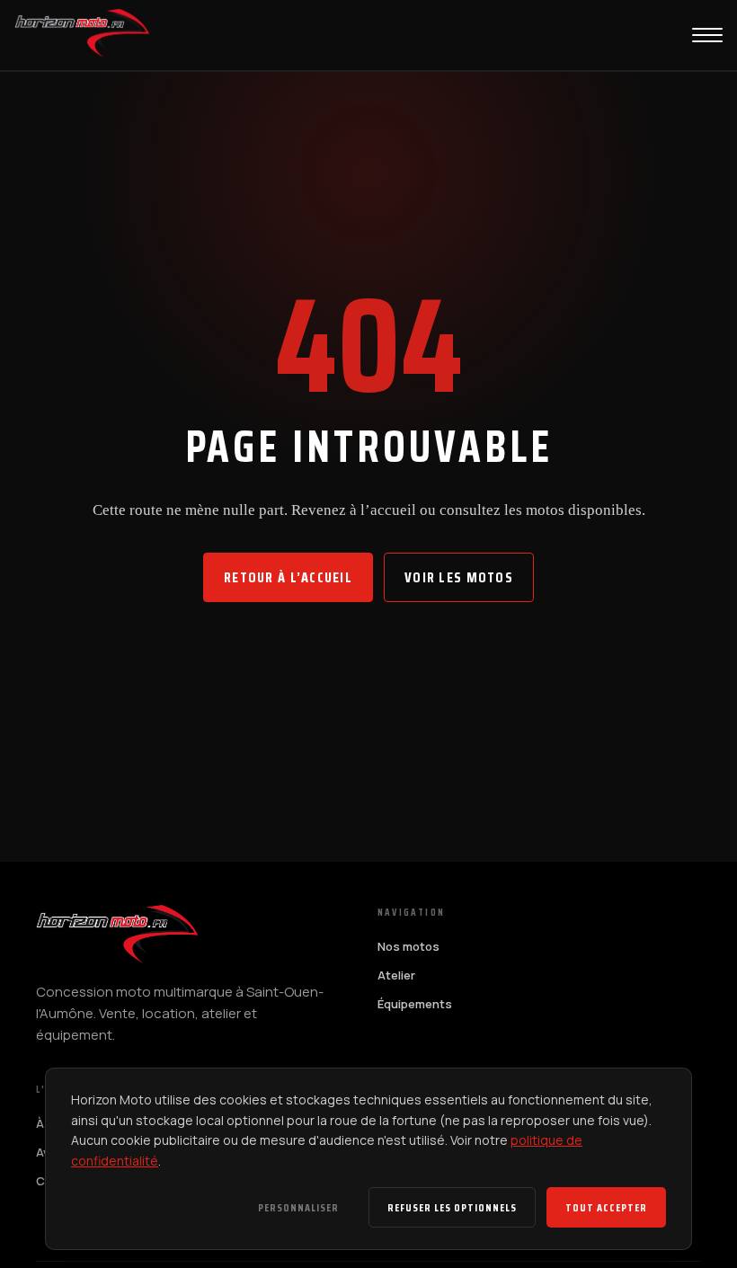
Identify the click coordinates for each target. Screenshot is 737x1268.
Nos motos (408, 946)
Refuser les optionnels (452, 1207)
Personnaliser (298, 1207)
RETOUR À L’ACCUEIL (288, 577)
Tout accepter (606, 1207)
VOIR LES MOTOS (458, 577)
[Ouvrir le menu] (707, 35)
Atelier (396, 975)
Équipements (414, 1004)
